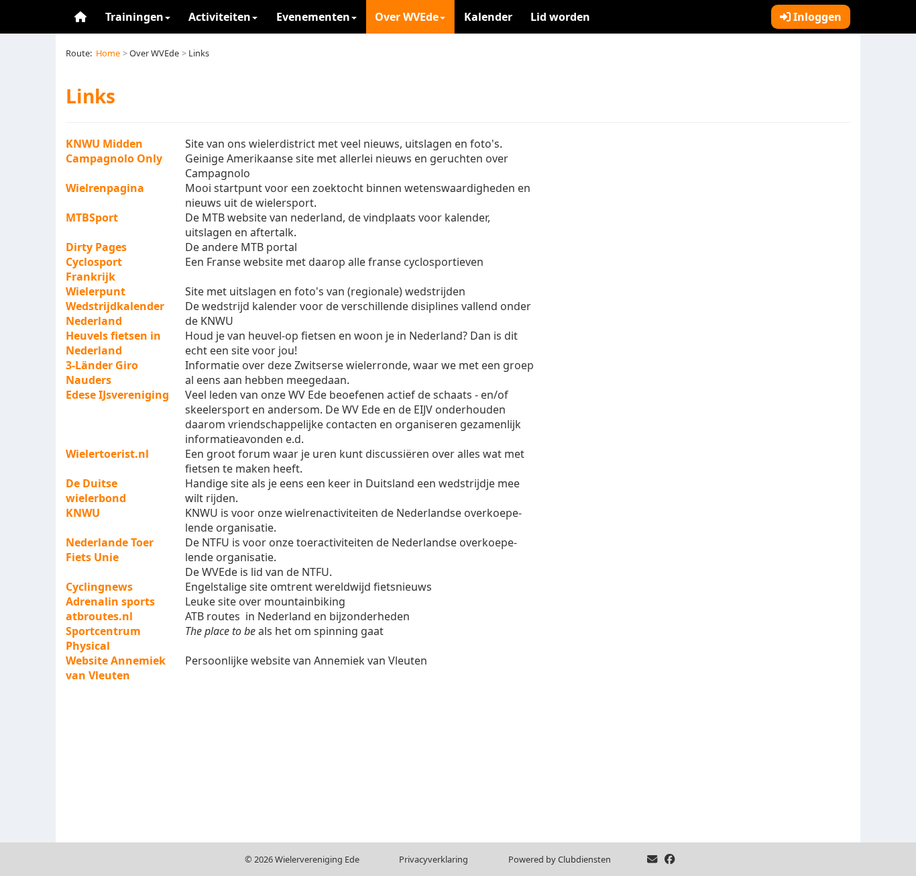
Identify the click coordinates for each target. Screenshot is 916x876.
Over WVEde (407, 16)
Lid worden (560, 16)
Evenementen (313, 16)
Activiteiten (219, 16)
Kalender (488, 16)
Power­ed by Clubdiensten (559, 859)
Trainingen (134, 16)
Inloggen (816, 16)
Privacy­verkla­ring (433, 859)
